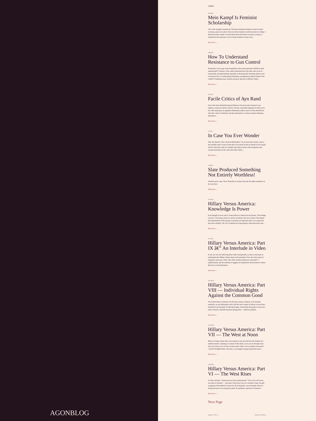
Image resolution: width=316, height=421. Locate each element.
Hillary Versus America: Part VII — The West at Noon (236, 332)
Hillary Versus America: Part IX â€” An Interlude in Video (237, 245)
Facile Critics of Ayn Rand (234, 98)
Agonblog (69, 413)
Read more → (213, 42)
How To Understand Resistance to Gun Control (234, 59)
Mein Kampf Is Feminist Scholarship (232, 20)
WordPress (263, 414)
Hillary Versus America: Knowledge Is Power (232, 206)
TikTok (215, 414)
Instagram (210, 414)
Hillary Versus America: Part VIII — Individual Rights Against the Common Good (236, 290)
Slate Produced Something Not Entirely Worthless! (234, 172)
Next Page (215, 402)
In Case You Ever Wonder (233, 135)
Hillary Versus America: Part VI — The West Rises (236, 371)
